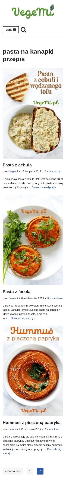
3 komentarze (55, 298)
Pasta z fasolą (16, 291)
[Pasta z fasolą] (33, 240)
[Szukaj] (23, 30)
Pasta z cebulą (17, 165)
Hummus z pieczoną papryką (32, 422)
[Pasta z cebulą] (33, 113)
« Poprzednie (12, 471)
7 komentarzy (52, 429)
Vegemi (14, 171)
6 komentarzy (52, 171)
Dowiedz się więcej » (44, 187)
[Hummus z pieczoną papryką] (33, 371)
